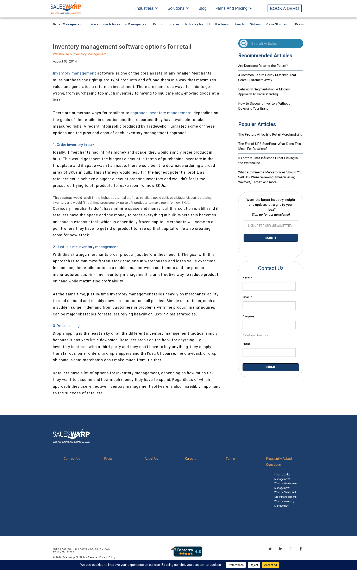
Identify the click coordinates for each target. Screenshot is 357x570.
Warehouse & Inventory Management (119, 24)
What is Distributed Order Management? (285, 494)
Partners (222, 24)
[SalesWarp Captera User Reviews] (186, 551)
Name (247, 277)
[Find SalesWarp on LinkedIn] (280, 549)
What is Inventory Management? (284, 503)
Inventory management (74, 73)
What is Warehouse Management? (285, 485)
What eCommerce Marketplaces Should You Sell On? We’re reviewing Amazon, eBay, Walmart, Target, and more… (270, 177)
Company (248, 316)
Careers (190, 459)
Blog (203, 8)
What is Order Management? (282, 477)
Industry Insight (197, 24)
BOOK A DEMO (284, 8)
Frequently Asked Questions (279, 462)
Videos (255, 24)
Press (299, 24)
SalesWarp (69, 557)
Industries (144, 8)
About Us (151, 459)
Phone (246, 343)
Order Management (68, 24)
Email (247, 297)
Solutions (176, 8)
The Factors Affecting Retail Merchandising (270, 134)
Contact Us (72, 459)
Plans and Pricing (231, 8)
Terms (230, 459)
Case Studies (276, 24)
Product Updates (166, 24)
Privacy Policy (107, 557)
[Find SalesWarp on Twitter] (270, 549)
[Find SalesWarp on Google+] (290, 549)
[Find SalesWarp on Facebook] (301, 549)
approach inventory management (161, 113)
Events (239, 24)
